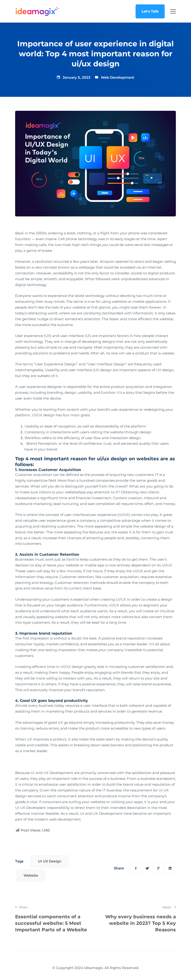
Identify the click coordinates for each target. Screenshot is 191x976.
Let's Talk (150, 11)
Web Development (117, 77)
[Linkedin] (170, 868)
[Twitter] (147, 868)
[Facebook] (136, 868)
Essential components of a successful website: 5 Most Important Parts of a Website (51, 918)
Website (31, 875)
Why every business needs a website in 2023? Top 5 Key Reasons (140, 918)
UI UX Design (49, 861)
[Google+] (158, 868)
